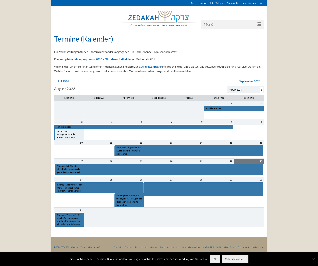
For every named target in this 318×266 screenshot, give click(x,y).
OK (215, 259)
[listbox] (245, 89)
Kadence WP (94, 247)
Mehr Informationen (235, 259)
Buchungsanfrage (150, 66)
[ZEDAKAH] (159, 19)
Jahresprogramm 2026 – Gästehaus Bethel (100, 59)
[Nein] (313, 259)
